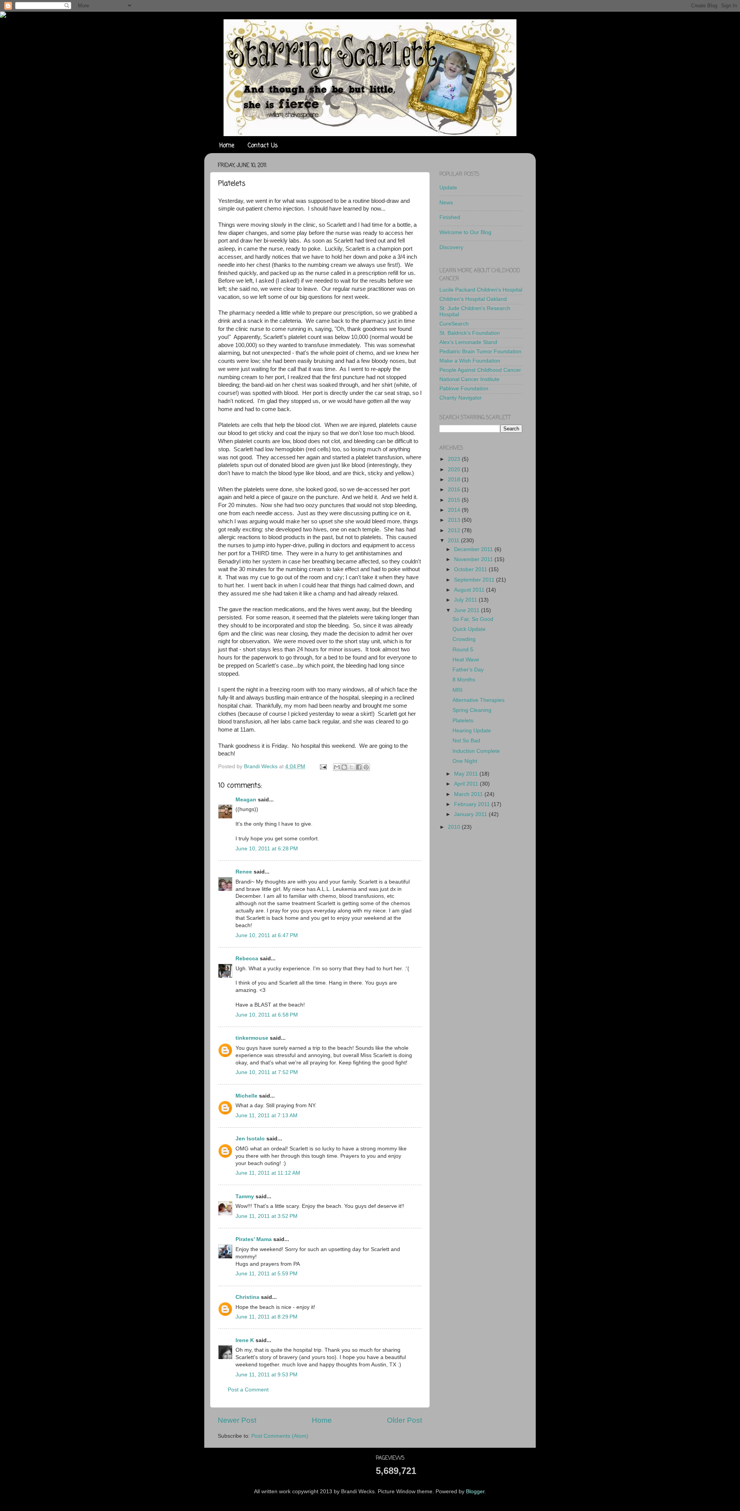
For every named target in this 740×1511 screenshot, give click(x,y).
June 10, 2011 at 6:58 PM (266, 1015)
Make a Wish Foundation (469, 361)
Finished (449, 217)
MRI (457, 690)
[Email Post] (322, 766)
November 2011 (474, 559)
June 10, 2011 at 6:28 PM (266, 849)
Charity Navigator (460, 398)
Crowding (464, 639)
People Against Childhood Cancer (480, 370)
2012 (455, 530)
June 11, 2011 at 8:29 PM (266, 1317)
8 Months (463, 680)
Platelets (462, 720)
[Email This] (337, 767)
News (446, 203)
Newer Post (237, 1420)
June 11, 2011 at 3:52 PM (266, 1216)
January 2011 (471, 814)
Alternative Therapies (478, 700)
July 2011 (466, 600)
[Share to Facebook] (359, 767)
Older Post (404, 1420)
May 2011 (466, 774)
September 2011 (475, 580)
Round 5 (462, 650)
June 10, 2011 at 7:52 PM (266, 1072)
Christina (247, 1297)
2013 (455, 520)
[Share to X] (351, 767)
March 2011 (469, 794)
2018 (455, 479)
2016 (455, 489)
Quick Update (469, 629)
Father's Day (468, 670)
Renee (243, 872)
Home (226, 146)
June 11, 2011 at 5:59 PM (266, 1274)
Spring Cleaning (471, 710)
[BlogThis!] (344, 767)
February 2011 (472, 804)
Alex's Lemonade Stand (468, 342)
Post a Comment (248, 1390)
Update (448, 188)
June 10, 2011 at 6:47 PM (266, 935)
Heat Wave (465, 660)
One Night (464, 761)
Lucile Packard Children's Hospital (480, 290)
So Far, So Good (472, 619)
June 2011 (467, 610)
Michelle (246, 1096)
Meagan (245, 800)
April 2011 (467, 784)
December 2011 (474, 549)
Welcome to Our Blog (465, 232)
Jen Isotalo (250, 1139)
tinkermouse (251, 1038)
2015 (455, 500)
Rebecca (246, 958)
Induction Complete (476, 751)
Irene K (244, 1340)
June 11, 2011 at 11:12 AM (267, 1173)
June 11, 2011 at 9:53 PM (266, 1375)
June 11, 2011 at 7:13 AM (266, 1115)
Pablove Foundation (463, 388)
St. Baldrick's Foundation (469, 333)
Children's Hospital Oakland (473, 299)
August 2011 (470, 590)
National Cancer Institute (469, 379)
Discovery (451, 247)
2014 (455, 510)
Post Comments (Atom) (279, 1436)
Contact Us (263, 146)
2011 (454, 540)
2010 (455, 827)
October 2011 (471, 569)
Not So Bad (466, 741)
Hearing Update (471, 731)
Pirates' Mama (253, 1239)
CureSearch (454, 324)
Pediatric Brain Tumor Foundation (480, 351)
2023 (455, 459)
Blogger (475, 1491)
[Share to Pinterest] (366, 767)
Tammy (244, 1196)
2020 (455, 469)
